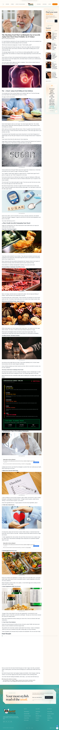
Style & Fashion (26, 711)
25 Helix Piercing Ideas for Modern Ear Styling (54, 75)
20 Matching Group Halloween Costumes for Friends (54, 65)
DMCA (48, 720)
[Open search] (3, 4)
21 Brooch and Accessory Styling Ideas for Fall (54, 36)
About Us (37, 713)
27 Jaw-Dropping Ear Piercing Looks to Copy (54, 46)
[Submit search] (56, 21)
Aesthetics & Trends (27, 715)
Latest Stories (38, 711)
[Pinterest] (6, 722)
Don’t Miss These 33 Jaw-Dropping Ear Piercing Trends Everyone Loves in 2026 (18, 681)
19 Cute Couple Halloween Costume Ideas (54, 56)
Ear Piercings (26, 720)
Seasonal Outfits (26, 713)
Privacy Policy (49, 711)
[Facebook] (9, 722)
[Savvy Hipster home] (30, 4)
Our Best (37, 720)
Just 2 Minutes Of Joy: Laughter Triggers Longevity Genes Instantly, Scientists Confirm (19, 680)
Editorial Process (38, 715)
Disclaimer (49, 715)
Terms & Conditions (50, 713)
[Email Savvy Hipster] (11, 722)
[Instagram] (4, 722)
